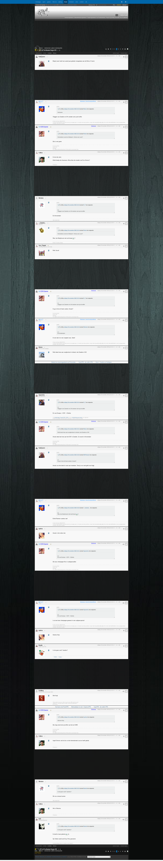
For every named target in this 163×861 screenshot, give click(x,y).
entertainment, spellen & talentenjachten (53, 48)
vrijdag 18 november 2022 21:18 (71, 108)
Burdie (40, 645)
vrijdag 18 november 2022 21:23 (71, 717)
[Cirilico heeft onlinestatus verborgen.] (37, 153)
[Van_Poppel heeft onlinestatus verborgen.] (37, 246)
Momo (85, 108)
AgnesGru (42, 395)
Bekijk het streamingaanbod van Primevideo (64, 362)
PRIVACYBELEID (39, 857)
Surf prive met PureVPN (61, 707)
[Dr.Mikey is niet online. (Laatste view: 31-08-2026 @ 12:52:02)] (37, 691)
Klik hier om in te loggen (51, 4)
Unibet (44, 53)
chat (76, 2)
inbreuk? (124, 4)
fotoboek (71, 2)
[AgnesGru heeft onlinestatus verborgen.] (37, 395)
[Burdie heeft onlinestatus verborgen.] (37, 646)
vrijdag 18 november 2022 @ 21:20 (105, 222)
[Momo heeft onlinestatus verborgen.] (37, 348)
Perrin (85, 133)
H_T (41, 101)
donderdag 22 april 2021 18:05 (61, 417)
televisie (41, 48)
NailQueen (42, 56)
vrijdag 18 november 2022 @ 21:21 (105, 319)
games (49, 2)
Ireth (40, 819)
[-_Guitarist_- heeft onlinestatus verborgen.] (37, 223)
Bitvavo (54, 53)
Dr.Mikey (41, 690)
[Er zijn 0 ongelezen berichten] (122, 2)
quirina (41, 528)
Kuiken (55, 656)
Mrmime (41, 198)
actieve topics (116, 53)
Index (36, 48)
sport (44, 2)
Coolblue (50, 53)
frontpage (38, 2)
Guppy (60, 656)
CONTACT (64, 857)
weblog (60, 2)
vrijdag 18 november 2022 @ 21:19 (105, 55)
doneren (119, 4)
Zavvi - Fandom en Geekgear (104, 362)
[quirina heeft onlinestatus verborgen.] (37, 529)
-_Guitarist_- (42, 223)
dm (86, 2)
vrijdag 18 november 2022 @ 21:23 (105, 629)
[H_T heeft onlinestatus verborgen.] (37, 102)
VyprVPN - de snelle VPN (86, 362)
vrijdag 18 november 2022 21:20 (71, 454)
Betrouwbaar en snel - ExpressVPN (81, 707)
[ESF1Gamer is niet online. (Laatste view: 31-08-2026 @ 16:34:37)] (37, 127)
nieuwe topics (124, 53)
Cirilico (41, 153)
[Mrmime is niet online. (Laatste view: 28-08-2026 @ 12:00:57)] (37, 198)
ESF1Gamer (44, 127)
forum (65, 2)
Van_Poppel (42, 245)
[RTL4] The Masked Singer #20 (47, 50)
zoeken (82, 2)
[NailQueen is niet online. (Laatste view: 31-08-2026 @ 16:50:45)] (37, 57)
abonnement (39, 53)
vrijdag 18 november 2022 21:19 (71, 133)
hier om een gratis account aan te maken (67, 4)
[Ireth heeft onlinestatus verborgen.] (37, 819)
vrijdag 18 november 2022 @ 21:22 (105, 447)
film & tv (55, 2)
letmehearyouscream (77, 417)
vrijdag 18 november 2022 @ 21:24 (105, 709)
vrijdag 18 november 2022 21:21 (71, 428)
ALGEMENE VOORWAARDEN (53, 857)
